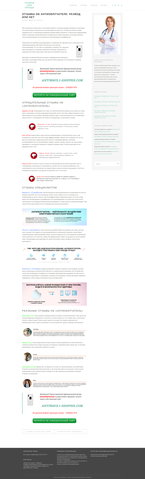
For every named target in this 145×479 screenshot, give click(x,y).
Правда (83, 5)
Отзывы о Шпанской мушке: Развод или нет (104, 111)
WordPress (64, 477)
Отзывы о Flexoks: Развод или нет (107, 102)
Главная (73, 5)
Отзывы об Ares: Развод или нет (70, 431)
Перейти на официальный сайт (54, 95)
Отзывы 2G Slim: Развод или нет (106, 136)
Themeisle (88, 477)
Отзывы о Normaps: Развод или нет (106, 106)
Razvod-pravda (37, 20)
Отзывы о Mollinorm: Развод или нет (106, 97)
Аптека (104, 5)
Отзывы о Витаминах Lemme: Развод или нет (105, 116)
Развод (94, 5)
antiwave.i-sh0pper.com (62, 80)
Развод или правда (29, 5)
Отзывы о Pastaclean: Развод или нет (40, 431)
